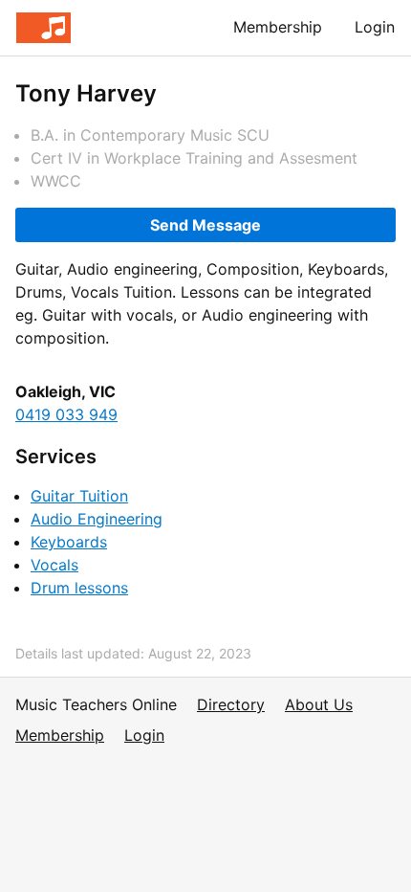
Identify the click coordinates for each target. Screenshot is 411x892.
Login (375, 26)
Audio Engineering (96, 518)
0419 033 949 (66, 414)
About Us (319, 704)
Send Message (205, 224)
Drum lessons (79, 587)
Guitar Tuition (79, 495)
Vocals (54, 564)
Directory (231, 704)
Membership (277, 26)
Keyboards (69, 541)
